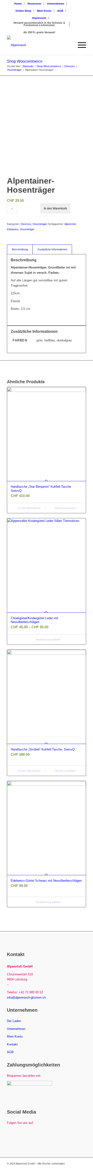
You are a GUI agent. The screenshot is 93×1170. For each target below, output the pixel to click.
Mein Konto (44, 10)
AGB (60, 10)
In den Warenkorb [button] (29, 508)
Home (18, 3)
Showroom (34, 3)
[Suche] (68, 45)
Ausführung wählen (48, 639)
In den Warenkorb (55, 208)
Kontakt (12, 1044)
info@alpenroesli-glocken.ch (26, 997)
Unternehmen (55, 3)
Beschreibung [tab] (20, 249)
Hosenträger (40, 224)
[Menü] (79, 45)
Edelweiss (13, 229)
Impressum (39, 17)
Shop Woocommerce (24, 61)
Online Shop (23, 10)
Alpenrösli (70, 224)
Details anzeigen (65, 508)
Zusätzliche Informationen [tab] (52, 249)
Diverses (26, 224)
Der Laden (14, 1021)
